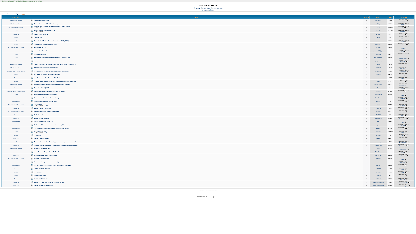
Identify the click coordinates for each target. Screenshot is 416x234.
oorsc (378, 40)
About (40, 1)
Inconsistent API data (40, 47)
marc (402, 51)
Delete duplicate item (40, 131)
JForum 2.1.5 (207, 190)
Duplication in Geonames (41, 114)
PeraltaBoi (378, 47)
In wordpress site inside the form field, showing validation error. (52, 57)
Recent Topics (206, 8)
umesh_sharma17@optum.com (378, 51)
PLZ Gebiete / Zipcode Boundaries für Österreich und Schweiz (52, 128)
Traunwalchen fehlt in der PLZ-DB (43, 121)
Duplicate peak (38, 37)
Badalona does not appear (41, 158)
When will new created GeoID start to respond (47, 23)
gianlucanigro (378, 155)
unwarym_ (402, 31)
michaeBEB (378, 20)
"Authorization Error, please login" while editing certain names (52, 26)
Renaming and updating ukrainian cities (45, 44)
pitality (378, 23)
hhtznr (378, 37)
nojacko (378, 125)
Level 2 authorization (40, 54)
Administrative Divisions (16, 20)
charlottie (378, 168)
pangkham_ (378, 44)
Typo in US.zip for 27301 (41, 34)
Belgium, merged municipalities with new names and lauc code (52, 84)
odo (378, 121)
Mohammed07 (378, 71)
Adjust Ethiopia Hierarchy (41, 20)
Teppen (378, 81)
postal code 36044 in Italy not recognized (45, 155)
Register (205, 10)
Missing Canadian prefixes (41, 138)
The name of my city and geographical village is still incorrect (51, 71)
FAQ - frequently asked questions (16, 27)
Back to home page (217, 8)
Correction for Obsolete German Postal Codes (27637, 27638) (51, 40)
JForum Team (214, 190)
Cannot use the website (41, 178)
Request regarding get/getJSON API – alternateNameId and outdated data (55, 81)
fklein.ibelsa (378, 152)
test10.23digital (378, 57)
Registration (37, 135)
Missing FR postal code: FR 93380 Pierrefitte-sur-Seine (49, 182)
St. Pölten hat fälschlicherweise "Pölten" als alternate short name (52, 165)
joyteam (378, 165)
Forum (223, 200)
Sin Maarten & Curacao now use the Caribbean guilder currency (52, 125)
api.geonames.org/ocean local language (45, 94)
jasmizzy (378, 172)
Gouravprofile (378, 118)
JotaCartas (378, 131)
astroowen (378, 162)
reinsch (378, 101)
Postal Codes (18, 1)
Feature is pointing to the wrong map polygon (47, 162)
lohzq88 (378, 30)
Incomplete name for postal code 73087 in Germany (48, 152)
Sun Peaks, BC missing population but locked (47, 74)
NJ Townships (38, 172)
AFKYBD (378, 114)
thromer (378, 34)
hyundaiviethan (402, 149)
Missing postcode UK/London (42, 108)
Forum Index (5, 14)
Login (212, 10)
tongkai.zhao (378, 94)
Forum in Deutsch (16, 101)
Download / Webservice (30, 1)
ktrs (378, 88)
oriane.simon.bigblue (378, 182)
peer (378, 77)
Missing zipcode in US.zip (41, 51)
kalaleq (378, 138)
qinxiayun (402, 105)
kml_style (378, 178)
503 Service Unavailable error (42, 148)
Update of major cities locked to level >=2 (45, 30)
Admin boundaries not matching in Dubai (46, 67)
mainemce (378, 54)
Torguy (378, 27)
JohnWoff (378, 111)
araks (378, 148)
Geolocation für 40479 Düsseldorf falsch (45, 101)
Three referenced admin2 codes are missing (46, 98)
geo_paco (378, 67)
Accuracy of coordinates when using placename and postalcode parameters (55, 141)
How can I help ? (39, 104)
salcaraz (378, 158)
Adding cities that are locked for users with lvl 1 (47, 61)
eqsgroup (378, 108)
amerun (403, 115)
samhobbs (378, 135)
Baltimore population (40, 175)
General (16, 30)
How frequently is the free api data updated (46, 111)
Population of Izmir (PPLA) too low (44, 88)
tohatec (378, 128)
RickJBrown (378, 98)
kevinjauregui (378, 141)
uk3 (403, 27)
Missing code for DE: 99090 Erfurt (43, 185)
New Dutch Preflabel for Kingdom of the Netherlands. (49, 77)
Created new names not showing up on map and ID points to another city (55, 64)
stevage (378, 91)
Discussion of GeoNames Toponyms (16, 71)
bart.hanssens (378, 84)
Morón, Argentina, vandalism (42, 168)
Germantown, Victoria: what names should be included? (50, 91)
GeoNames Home (7, 1)
